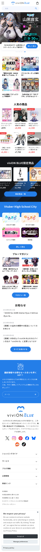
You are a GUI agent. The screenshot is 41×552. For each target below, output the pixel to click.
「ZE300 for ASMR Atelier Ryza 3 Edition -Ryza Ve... (20, 314)
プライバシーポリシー (9, 504)
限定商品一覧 (20, 194)
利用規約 (5, 491)
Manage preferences (20, 541)
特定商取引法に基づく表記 (10, 498)
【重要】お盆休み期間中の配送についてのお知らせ (20, 327)
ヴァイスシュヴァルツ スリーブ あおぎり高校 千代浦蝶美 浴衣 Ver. (6, 124)
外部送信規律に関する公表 (10, 494)
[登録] (35, 394)
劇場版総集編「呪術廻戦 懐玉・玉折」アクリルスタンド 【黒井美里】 (20, 184)
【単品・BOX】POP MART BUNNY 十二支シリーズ (6, 149)
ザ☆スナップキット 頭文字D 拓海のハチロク (34, 149)
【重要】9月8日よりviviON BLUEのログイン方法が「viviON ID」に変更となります (20, 340)
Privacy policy (8, 548)
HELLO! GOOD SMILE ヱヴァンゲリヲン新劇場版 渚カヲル (34, 124)
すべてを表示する (20, 349)
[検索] (36, 8)
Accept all (20, 536)
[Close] (37, 512)
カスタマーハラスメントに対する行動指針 (15, 501)
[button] (2, 3)
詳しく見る (32, 46)
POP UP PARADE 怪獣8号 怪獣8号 (20, 124)
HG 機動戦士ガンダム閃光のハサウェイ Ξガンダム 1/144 (20, 149)
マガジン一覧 (20, 295)
